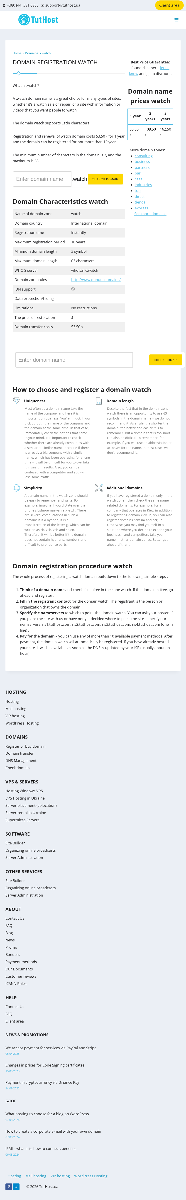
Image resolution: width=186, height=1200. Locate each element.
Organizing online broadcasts (30, 850)
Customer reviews (20, 976)
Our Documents (19, 969)
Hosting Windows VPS (24, 790)
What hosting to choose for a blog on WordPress (47, 1113)
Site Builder (15, 843)
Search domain (105, 179)
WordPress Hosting (22, 723)
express (141, 208)
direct (140, 196)
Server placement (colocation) (31, 805)
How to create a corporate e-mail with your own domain (53, 1131)
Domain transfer (19, 753)
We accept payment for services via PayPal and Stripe (50, 1047)
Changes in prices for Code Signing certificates (44, 1065)
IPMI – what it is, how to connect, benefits (40, 1148)
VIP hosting (15, 715)
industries (143, 184)
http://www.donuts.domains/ (96, 279)
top (138, 190)
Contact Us (14, 918)
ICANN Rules (16, 983)
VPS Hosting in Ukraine (25, 798)
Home (17, 53)
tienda (140, 202)
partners (142, 167)
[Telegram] (16, 1186)
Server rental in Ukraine (25, 812)
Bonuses (12, 954)
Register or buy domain (25, 746)
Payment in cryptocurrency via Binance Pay (42, 1082)
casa (138, 179)
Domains (32, 53)
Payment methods (21, 961)
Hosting (12, 701)
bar (138, 173)
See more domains (150, 213)
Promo (11, 947)
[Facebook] (8, 1186)
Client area (169, 5)
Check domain (166, 360)
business (142, 161)
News (10, 940)
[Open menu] (176, 19)
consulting (144, 155)
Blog (9, 932)
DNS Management (21, 760)
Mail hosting (15, 708)
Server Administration (24, 857)
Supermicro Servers (22, 819)
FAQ (8, 925)
